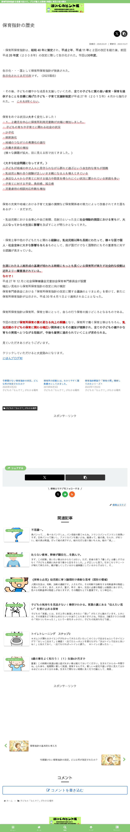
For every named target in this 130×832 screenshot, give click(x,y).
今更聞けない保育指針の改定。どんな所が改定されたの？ (20, 382)
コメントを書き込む (67, 790)
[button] (124, 33)
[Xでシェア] (117, 33)
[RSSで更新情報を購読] (72, 494)
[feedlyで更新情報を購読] (65, 494)
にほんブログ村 (13, 358)
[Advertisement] (65, 440)
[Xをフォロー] (58, 494)
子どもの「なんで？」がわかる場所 (21, 408)
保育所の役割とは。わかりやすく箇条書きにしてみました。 (61, 382)
